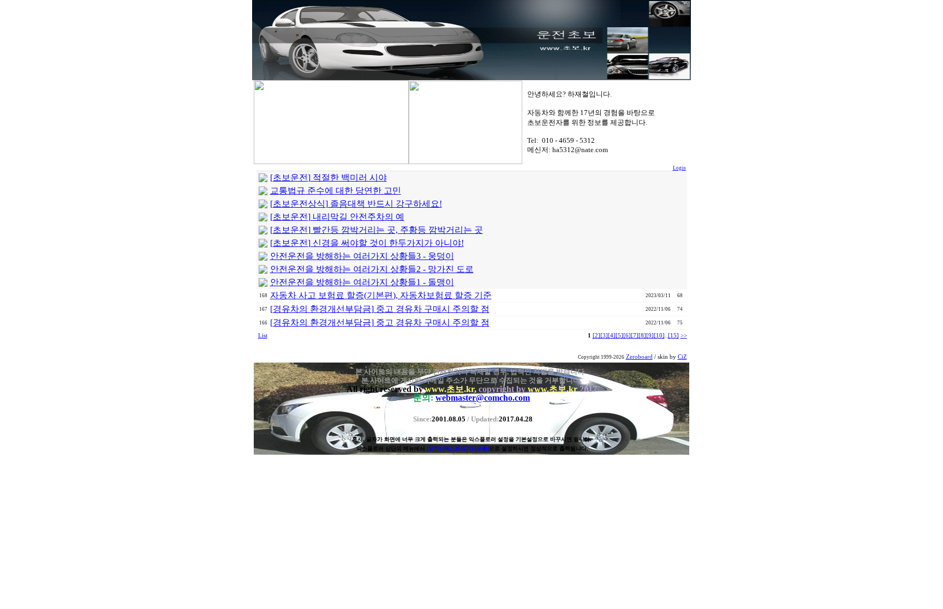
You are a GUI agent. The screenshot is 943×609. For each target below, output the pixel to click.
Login (679, 168)
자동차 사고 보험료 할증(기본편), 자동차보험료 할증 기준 (381, 295)
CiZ (682, 357)
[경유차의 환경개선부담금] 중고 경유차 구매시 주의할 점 (380, 308)
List (262, 336)
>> (684, 336)
